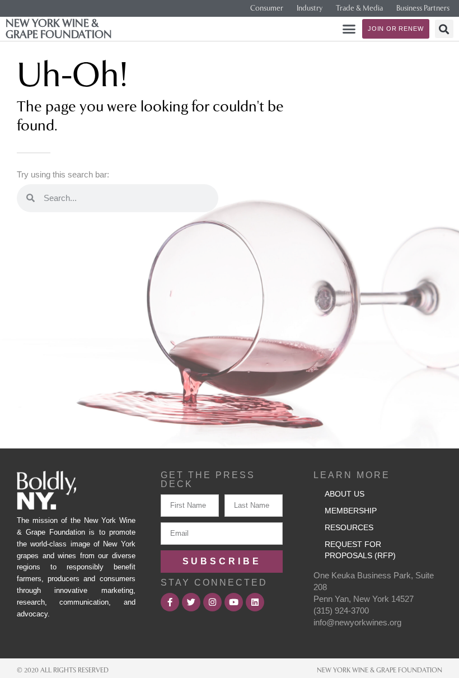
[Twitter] (191, 602)
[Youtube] (233, 602)
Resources (349, 527)
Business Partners (422, 8)
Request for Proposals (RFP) (360, 550)
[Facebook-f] (170, 602)
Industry (309, 8)
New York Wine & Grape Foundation (59, 28)
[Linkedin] (255, 602)
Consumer (266, 8)
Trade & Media (359, 8)
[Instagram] (212, 602)
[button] (349, 29)
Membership (351, 510)
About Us (344, 493)
